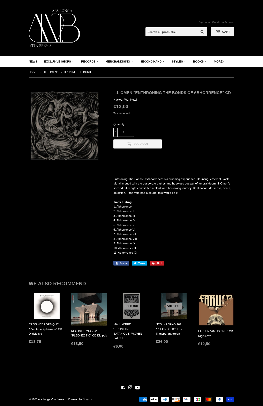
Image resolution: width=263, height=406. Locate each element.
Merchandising (118, 61)
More (218, 61)
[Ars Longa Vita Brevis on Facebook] (123, 388)
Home (32, 72)
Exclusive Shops (58, 61)
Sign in (203, 22)
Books (198, 61)
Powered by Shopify (80, 399)
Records (88, 61)
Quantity (118, 124)
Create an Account (223, 22)
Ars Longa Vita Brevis (51, 399)
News (33, 61)
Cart (225, 31)
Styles (178, 61)
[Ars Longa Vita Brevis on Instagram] (130, 388)
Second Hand (151, 61)
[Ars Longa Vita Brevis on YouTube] (137, 388)
